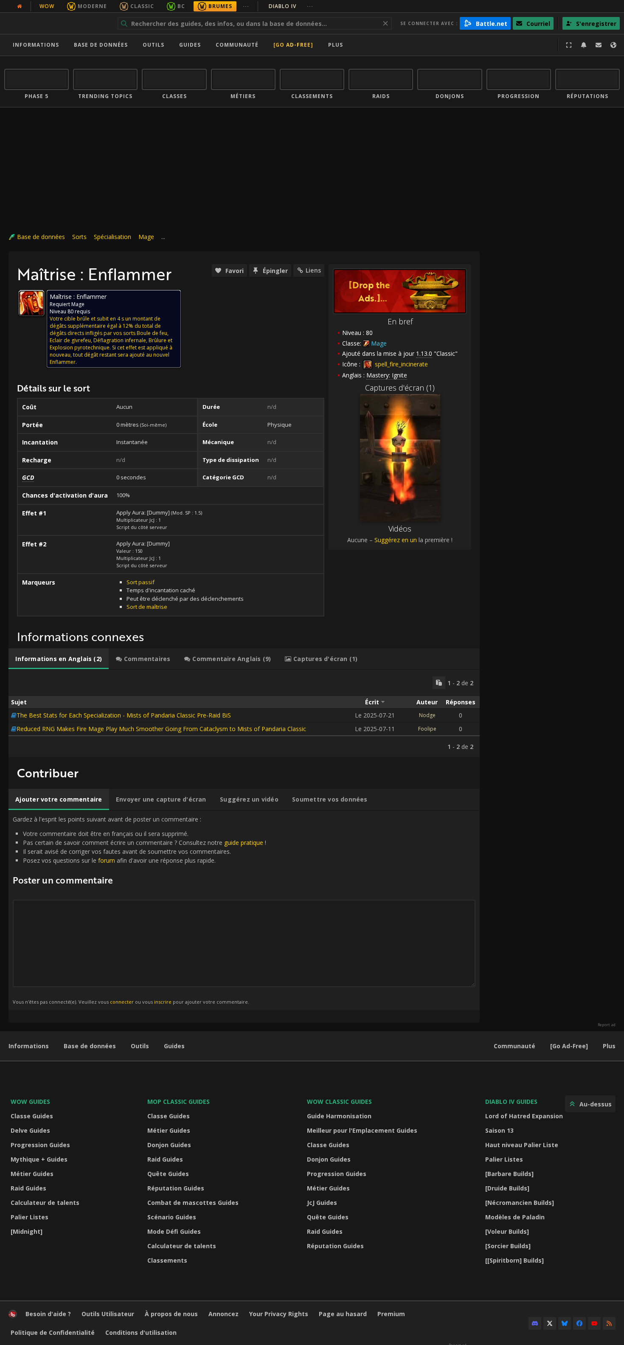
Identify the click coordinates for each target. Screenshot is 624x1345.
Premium (391, 1314)
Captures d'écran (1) (400, 388)
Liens (313, 270)
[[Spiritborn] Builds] (514, 1260)
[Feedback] (598, 45)
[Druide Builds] (507, 1188)
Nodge (427, 715)
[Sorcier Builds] (508, 1246)
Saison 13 (499, 1130)
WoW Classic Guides (339, 1101)
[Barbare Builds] (509, 1174)
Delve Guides (30, 1130)
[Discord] (534, 1323)
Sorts (79, 237)
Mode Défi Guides (174, 1231)
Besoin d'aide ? (48, 1314)
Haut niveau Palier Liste (521, 1145)
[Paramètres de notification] (583, 45)
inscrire (162, 1002)
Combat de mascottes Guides (193, 1203)
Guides (190, 44)
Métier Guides (32, 1174)
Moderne (92, 6)
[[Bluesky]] (564, 1323)
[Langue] (613, 45)
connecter (122, 1002)
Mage (146, 237)
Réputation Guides (175, 1188)
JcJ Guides (322, 1203)
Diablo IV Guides (511, 1101)
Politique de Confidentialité (53, 1332)
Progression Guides (40, 1145)
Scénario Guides (171, 1217)
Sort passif (140, 582)
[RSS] (609, 1323)
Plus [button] (335, 44)
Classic (142, 6)
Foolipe (427, 728)
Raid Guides (28, 1188)
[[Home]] (56, 23)
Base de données (101, 44)
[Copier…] (439, 682)
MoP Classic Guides (178, 1101)
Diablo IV (291, 6)
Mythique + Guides (39, 1159)
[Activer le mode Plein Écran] (568, 45)
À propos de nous (171, 1314)
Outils (140, 1046)
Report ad (607, 1025)
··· (246, 6)
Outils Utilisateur (108, 1314)
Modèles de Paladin (515, 1217)
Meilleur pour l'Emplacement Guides (362, 1130)
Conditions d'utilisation (141, 1332)
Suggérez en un (395, 540)
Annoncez (223, 1314)
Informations (36, 44)
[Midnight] (26, 1231)
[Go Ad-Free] (293, 44)
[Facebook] (579, 1323)
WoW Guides (30, 1101)
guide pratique (243, 843)
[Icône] (31, 303)
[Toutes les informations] (19, 6)
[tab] (58, 659)
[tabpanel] (244, 713)
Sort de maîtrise (146, 607)
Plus (609, 1046)
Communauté (237, 44)
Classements (167, 1260)
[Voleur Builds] (507, 1231)
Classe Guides (32, 1116)
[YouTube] (594, 1323)
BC (181, 6)
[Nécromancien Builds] (519, 1203)
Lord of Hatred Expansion (524, 1116)
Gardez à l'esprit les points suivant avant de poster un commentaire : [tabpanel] (139, 910)
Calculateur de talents (45, 1203)
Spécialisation (112, 237)
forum (106, 860)
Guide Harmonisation (339, 1116)
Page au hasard (343, 1314)
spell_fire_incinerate (400, 364)
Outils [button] (153, 44)
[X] (549, 1323)
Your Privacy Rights (278, 1314)
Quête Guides (168, 1174)
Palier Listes (29, 1217)
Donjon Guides (169, 1145)
